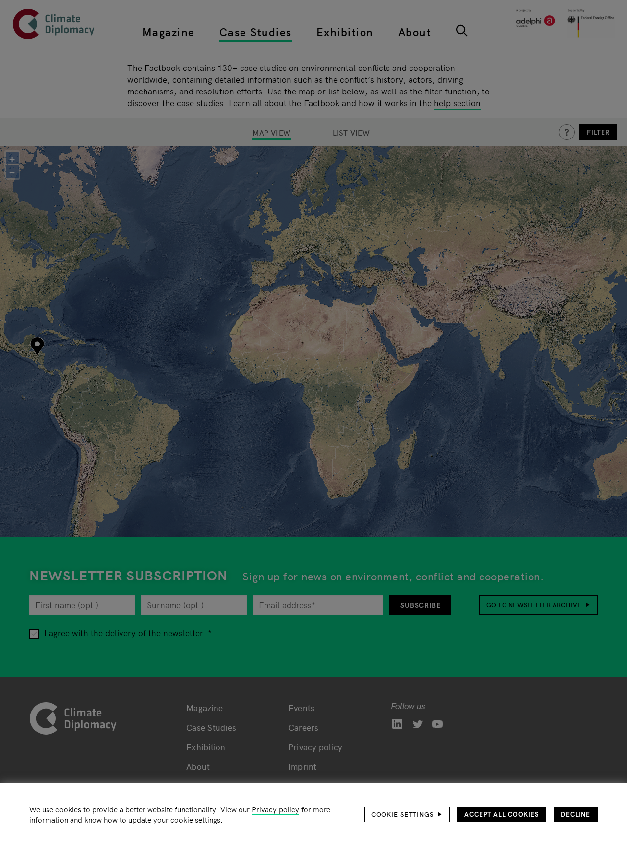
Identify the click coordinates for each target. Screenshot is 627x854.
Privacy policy (275, 809)
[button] (407, 814)
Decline (575, 814)
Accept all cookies (501, 814)
